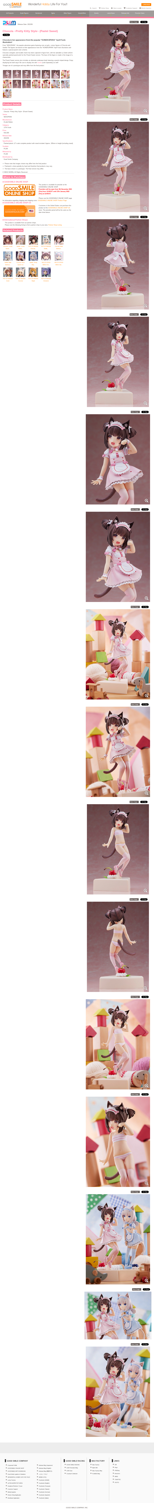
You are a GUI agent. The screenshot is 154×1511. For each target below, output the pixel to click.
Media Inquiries (146, 8)
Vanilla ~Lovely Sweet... (21, 247)
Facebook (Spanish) (44, 1495)
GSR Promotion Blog (72, 1467)
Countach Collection (72, 1473)
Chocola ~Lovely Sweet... (7, 247)
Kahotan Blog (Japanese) (46, 1465)
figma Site (95, 1467)
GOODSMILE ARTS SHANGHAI (16, 1471)
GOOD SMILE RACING (73, 1464)
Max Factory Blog (97, 1470)
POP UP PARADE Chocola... (33, 247)
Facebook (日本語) (44, 1480)
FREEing (117, 1470)
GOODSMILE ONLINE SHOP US (59, 208)
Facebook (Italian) (44, 1498)
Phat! (116, 1467)
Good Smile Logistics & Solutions (17, 1474)
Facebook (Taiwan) (44, 1489)
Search (94, 8)
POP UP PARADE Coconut (20, 280)
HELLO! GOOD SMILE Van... (58, 263)
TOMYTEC (118, 1479)
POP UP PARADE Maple (33, 280)
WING (116, 1476)
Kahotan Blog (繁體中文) (45, 1471)
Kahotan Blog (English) (45, 1468)
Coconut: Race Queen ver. (20, 263)
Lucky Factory (12, 1480)
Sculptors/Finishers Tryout (15, 1486)
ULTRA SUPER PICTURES (15, 1483)
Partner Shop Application (14, 1495)
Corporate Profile (12, 1465)
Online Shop (105, 8)
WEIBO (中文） (43, 1477)
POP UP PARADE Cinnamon (46, 280)
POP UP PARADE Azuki (8, 280)
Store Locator (117, 8)
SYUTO (117, 1482)
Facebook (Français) (44, 1486)
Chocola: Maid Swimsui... (59, 247)
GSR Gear (69, 1470)
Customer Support (131, 8)
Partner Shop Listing (55, 225)
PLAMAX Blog (96, 1473)
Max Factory (95, 1464)
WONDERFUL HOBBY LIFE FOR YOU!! (19, 1477)
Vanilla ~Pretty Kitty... (33, 263)
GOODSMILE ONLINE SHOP (16, 1468)
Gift (116, 1464)
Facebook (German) (44, 1492)
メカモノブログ (43, 1474)
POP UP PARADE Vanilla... (46, 247)
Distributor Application (13, 1498)
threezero (117, 1473)
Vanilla (39, 62)
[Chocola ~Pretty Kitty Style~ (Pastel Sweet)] (118, 113)
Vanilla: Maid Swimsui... (8, 263)
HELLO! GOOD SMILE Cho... (46, 263)
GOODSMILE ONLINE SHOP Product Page (52, 200)
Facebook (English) (44, 1483)
